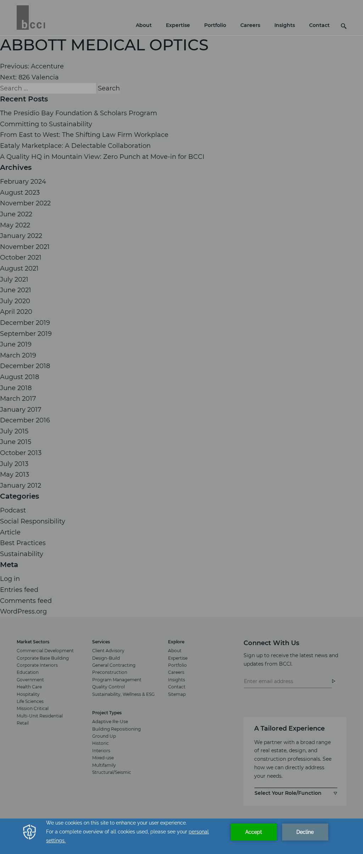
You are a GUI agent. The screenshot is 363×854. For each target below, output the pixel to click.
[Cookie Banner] (181, 836)
